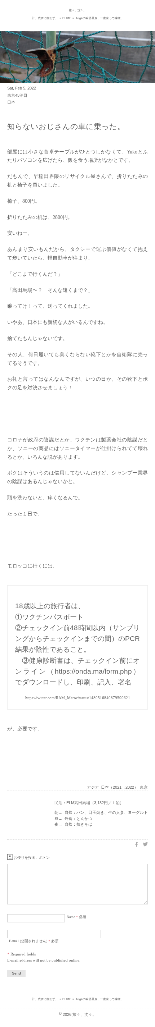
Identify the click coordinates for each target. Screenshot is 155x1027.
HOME (66, 18)
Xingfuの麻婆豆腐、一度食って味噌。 (99, 18)
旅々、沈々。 (77, 10)
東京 (144, 787)
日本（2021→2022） (119, 787)
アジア (93, 787)
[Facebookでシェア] (136, 844)
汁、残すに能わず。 (45, 18)
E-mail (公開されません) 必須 (33, 941)
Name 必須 (76, 917)
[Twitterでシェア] (145, 844)
